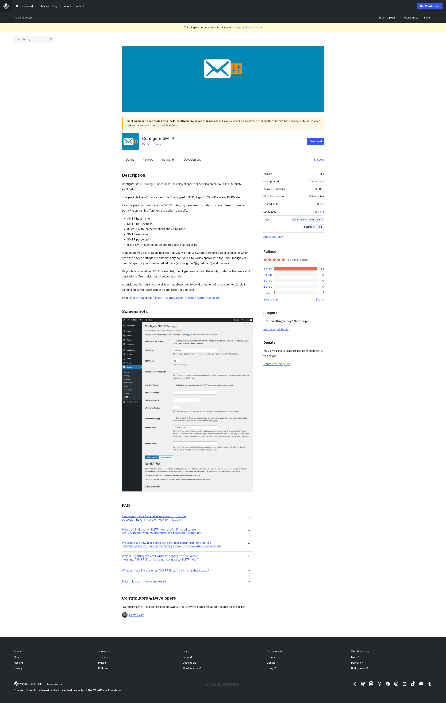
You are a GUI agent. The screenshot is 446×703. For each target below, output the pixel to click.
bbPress (357, 662)
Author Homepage (208, 297)
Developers (189, 662)
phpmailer (309, 226)
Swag (271, 668)
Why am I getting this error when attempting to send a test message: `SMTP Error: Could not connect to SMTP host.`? (160, 557)
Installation (168, 159)
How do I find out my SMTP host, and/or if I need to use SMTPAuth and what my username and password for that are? (162, 531)
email (311, 219)
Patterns (103, 668)
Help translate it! (252, 27)
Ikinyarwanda (54, 684)
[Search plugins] (50, 39)
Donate (272, 662)
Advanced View (273, 236)
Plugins (102, 662)
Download (315, 141)
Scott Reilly (154, 144)
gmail (320, 219)
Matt (355, 657)
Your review (270, 299)
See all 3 (319, 211)
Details (130, 159)
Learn (186, 651)
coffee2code (299, 219)
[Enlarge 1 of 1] (248, 322)
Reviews (148, 159)
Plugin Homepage (141, 297)
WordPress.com (361, 651)
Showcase (104, 651)
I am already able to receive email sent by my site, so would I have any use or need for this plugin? (154, 518)
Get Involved (274, 651)
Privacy (18, 668)
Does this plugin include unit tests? (144, 581)
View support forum (276, 329)
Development (192, 159)
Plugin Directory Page (169, 297)
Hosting (18, 662)
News (17, 657)
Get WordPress (429, 6)
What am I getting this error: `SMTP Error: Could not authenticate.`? (165, 570)
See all (320, 299)
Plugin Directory (23, 17)
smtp (320, 226)
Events (271, 657)
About (17, 651)
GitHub (189, 297)
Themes (103, 657)
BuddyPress (359, 668)
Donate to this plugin (276, 364)
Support (319, 159)
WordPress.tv (192, 668)
